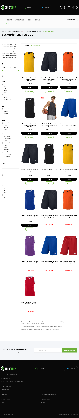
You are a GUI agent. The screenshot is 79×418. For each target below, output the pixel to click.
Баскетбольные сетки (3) (8, 48)
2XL (53, 117)
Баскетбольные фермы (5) (9, 46)
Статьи (29, 19)
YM (31, 71)
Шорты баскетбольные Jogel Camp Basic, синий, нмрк (68, 124)
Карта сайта (43, 402)
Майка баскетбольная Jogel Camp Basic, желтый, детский (30, 79)
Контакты (37, 19)
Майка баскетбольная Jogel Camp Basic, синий (30, 216)
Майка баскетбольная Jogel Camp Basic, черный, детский (30, 125)
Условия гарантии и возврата (8, 397)
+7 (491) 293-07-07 (5, 377)
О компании (9, 19)
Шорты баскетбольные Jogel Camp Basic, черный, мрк (49, 216)
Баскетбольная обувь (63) (9, 57)
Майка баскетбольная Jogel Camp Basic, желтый (68, 170)
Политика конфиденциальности (48, 394)
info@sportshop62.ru (5, 389)
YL (51, 71)
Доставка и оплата (19, 19)
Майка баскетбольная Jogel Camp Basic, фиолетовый (30, 262)
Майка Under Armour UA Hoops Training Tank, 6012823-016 (49, 125)
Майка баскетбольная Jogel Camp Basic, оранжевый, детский (68, 79)
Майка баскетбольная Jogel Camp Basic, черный (49, 170)
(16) (9, 55)
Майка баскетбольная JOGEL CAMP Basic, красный (29, 303)
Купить (30, 87)
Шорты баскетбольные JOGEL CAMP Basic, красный (68, 262)
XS (28, 71)
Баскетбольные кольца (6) (9, 53)
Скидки (17, 23)
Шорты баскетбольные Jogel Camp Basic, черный (29, 170)
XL (50, 117)
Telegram (47, 7)
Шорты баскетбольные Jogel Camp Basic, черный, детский (49, 79)
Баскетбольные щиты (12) (9, 44)
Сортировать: (26, 45)
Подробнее (30, 91)
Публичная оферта (45, 399)
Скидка (5, 75)
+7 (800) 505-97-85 (5, 378)
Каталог (29, 7)
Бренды (7, 23)
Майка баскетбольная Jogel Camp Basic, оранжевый (68, 216)
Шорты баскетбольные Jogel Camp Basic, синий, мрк (49, 262)
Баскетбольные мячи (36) (8, 51)
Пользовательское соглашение (48, 397)
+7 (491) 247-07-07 (5, 384)
